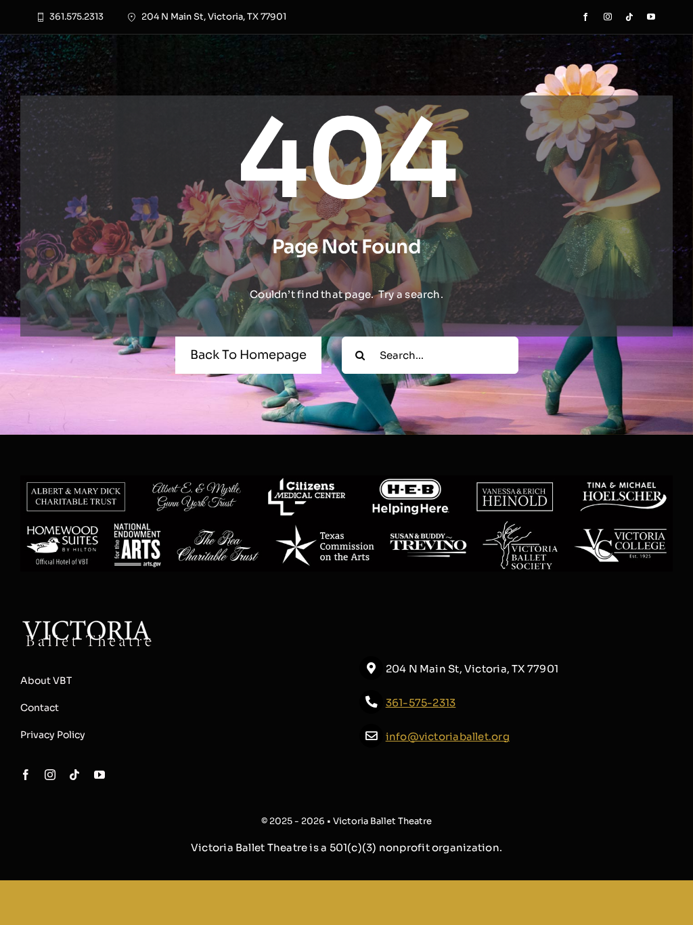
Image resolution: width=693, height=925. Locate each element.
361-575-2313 (421, 702)
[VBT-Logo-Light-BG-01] (87, 624)
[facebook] (585, 17)
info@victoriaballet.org (448, 736)
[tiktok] (629, 17)
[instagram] (608, 17)
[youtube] (651, 17)
